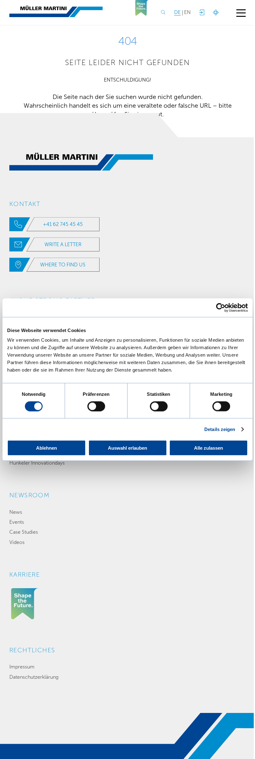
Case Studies (23, 532)
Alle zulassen (208, 448)
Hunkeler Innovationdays (37, 463)
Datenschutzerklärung (33, 677)
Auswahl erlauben (127, 448)
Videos (17, 542)
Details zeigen (219, 429)
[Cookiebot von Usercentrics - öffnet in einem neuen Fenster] (220, 307)
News (15, 512)
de (177, 12)
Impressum (22, 666)
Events (16, 522)
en (187, 12)
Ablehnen (46, 448)
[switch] (96, 406)
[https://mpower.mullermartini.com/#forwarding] (201, 12)
